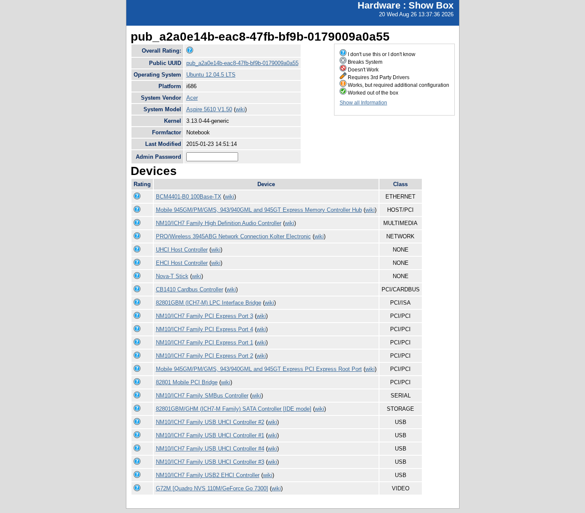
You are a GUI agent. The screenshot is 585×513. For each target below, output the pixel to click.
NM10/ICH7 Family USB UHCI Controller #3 (210, 462)
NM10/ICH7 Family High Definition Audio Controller (218, 223)
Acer (192, 98)
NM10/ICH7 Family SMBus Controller (202, 395)
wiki (240, 109)
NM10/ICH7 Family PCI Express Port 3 (204, 316)
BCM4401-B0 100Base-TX (188, 196)
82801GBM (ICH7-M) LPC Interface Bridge (208, 302)
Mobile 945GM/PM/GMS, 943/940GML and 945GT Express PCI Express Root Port (259, 369)
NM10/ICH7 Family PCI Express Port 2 (204, 356)
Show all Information (363, 102)
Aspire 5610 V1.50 (209, 109)
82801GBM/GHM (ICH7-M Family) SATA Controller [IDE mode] (233, 409)
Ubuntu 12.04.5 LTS (211, 74)
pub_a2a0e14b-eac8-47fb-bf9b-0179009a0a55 (242, 63)
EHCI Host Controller (182, 263)
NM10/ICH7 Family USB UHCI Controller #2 (210, 422)
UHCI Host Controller (182, 249)
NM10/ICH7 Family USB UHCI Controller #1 (210, 435)
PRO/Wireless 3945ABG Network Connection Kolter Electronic (233, 236)
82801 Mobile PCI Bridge (187, 382)
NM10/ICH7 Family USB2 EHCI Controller (208, 475)
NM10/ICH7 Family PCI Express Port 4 (204, 329)
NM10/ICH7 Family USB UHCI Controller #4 (210, 448)
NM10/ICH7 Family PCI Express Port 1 (204, 342)
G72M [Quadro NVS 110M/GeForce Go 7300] (212, 488)
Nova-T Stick (172, 276)
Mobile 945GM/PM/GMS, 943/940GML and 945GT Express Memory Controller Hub (259, 210)
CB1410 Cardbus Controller (189, 289)
